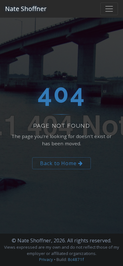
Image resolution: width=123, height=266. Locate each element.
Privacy (46, 259)
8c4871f (76, 259)
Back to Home (59, 163)
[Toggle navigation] (109, 9)
